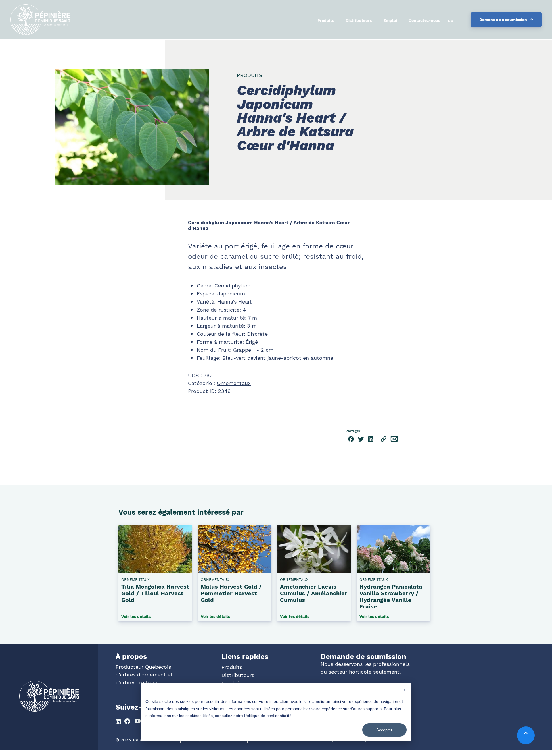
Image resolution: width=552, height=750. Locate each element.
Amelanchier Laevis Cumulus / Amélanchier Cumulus (313, 593)
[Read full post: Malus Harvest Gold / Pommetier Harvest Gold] (234, 571)
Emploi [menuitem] (390, 20)
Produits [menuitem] (325, 20)
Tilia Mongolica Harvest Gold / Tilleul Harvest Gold (155, 593)
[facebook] (351, 440)
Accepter (384, 730)
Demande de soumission (503, 19)
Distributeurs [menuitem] (359, 20)
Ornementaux (234, 383)
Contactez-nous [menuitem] (424, 20)
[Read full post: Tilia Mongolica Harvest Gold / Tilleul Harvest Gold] (155, 571)
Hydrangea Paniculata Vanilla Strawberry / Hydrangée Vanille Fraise (390, 596)
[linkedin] (370, 440)
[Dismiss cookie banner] (404, 690)
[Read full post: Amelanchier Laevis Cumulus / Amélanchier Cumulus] (314, 571)
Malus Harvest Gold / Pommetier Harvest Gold (231, 593)
